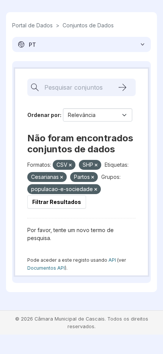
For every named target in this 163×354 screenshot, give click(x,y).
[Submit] (122, 87)
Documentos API (46, 268)
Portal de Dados (32, 25)
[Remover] (70, 165)
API (112, 260)
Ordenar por (43, 115)
